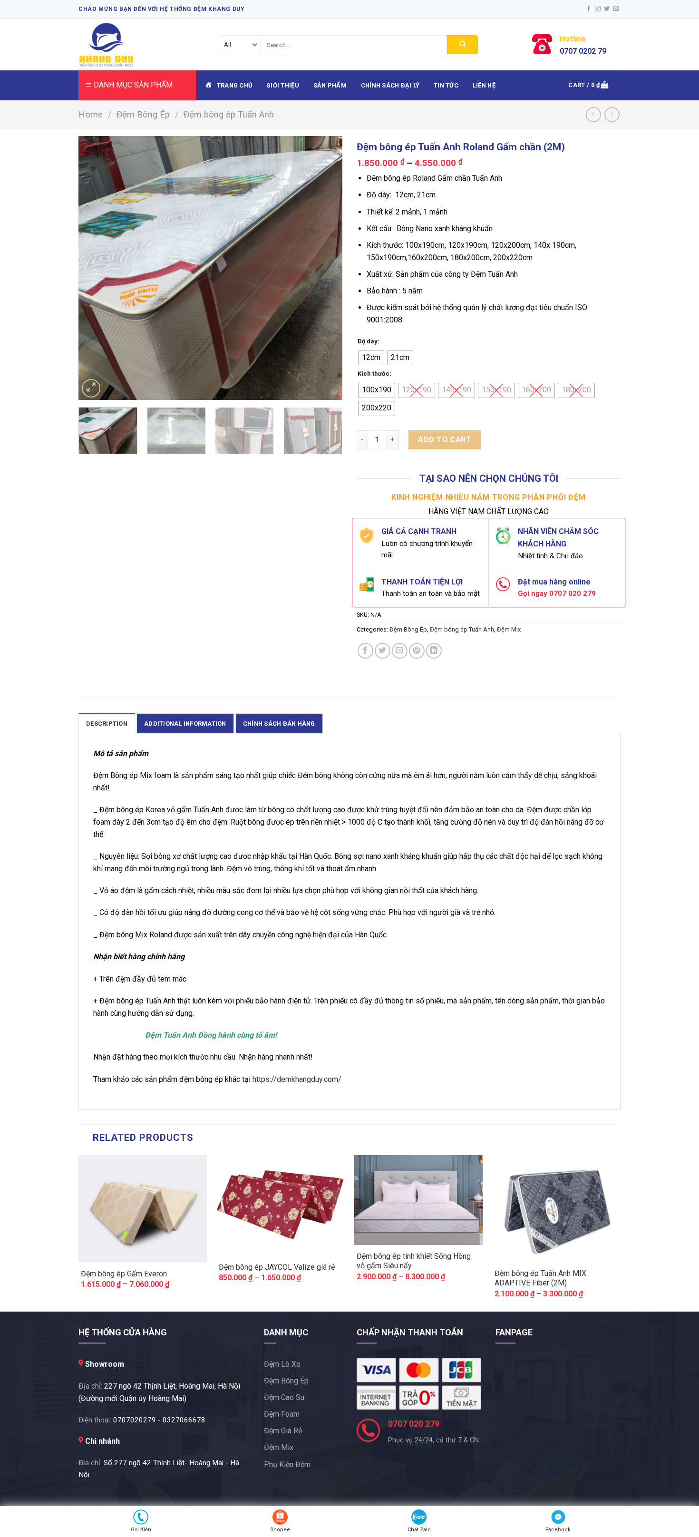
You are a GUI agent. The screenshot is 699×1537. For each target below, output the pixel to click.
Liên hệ (484, 85)
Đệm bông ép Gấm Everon (124, 1273)
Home (90, 114)
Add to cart (444, 439)
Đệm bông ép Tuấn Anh (229, 114)
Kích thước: (374, 373)
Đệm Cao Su (284, 1397)
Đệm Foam (282, 1414)
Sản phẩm (330, 85)
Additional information (185, 723)
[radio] (371, 357)
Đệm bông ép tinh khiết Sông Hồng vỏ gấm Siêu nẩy (414, 1261)
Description (106, 723)
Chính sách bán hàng (279, 723)
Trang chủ (234, 85)
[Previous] (95, 268)
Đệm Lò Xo (282, 1364)
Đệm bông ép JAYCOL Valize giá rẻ (277, 1267)
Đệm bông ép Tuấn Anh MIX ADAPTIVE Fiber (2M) (540, 1278)
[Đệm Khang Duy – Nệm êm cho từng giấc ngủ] (131, 44)
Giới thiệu (282, 85)
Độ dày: (368, 341)
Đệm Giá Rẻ (283, 1430)
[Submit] (462, 44)
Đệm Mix (509, 629)
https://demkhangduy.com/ (296, 1079)
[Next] (325, 268)
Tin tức (446, 85)
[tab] (106, 723)
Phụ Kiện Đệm (287, 1464)
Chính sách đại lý (390, 85)
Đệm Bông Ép (143, 114)
